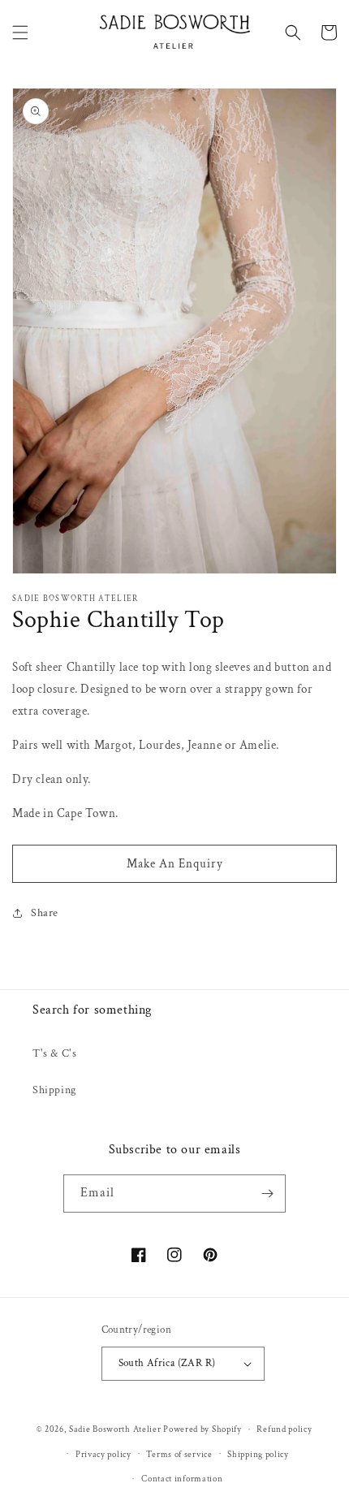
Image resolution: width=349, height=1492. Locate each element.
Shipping (54, 1090)
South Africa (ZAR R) (167, 1363)
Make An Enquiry (175, 863)
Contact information (181, 1479)
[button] (20, 32)
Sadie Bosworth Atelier (115, 1429)
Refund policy (284, 1429)
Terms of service (179, 1454)
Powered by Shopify (202, 1429)
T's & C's (54, 1053)
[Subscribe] (267, 1193)
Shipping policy (258, 1454)
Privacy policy (103, 1454)
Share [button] (44, 913)
